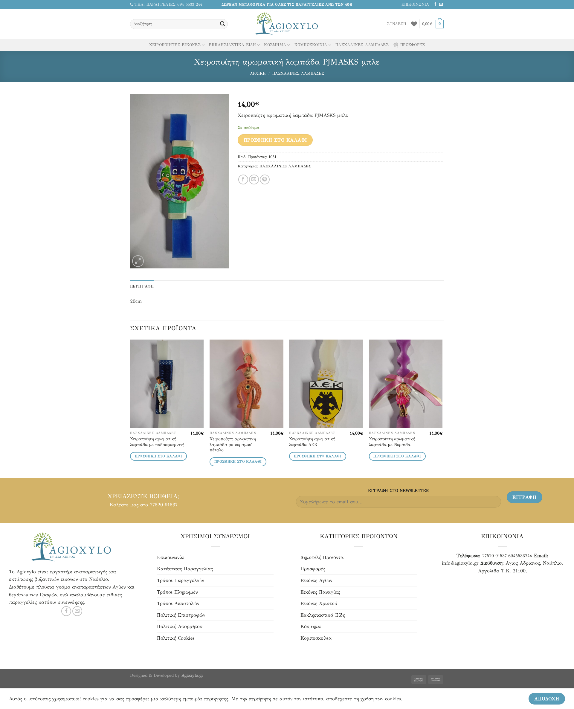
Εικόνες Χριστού (318, 603)
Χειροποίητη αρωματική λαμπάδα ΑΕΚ (312, 441)
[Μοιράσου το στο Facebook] (243, 179)
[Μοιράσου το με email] (254, 179)
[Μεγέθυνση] (138, 261)
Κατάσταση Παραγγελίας (185, 569)
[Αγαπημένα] (414, 23)
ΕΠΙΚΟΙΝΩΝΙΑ (415, 4)
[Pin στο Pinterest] (265, 179)
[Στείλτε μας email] (441, 4)
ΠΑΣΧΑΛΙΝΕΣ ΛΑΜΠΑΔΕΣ (362, 44)
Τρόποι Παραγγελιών (180, 580)
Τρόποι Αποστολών (178, 603)
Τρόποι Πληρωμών (177, 592)
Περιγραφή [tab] (142, 286)
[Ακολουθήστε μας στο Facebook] (435, 4)
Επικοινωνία (170, 557)
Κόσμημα (310, 626)
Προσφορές (312, 569)
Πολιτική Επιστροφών (181, 615)
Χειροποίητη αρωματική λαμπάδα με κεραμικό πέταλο (233, 444)
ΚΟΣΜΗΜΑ (275, 44)
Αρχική (258, 73)
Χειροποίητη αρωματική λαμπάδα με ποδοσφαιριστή (157, 441)
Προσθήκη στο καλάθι (275, 140)
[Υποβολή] (222, 24)
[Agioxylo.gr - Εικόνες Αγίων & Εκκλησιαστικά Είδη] (287, 24)
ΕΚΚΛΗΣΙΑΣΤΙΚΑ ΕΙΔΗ (232, 44)
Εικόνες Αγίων (316, 580)
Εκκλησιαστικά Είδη (322, 615)
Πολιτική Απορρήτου (179, 626)
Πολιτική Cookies (176, 638)
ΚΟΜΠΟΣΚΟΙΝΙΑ (310, 44)
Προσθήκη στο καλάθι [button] (158, 456)
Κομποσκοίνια (316, 638)
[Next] (442, 408)
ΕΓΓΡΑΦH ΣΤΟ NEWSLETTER (398, 490)
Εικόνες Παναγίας (320, 592)
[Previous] (130, 408)
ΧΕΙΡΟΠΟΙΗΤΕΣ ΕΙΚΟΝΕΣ (175, 44)
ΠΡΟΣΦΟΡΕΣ (412, 44)
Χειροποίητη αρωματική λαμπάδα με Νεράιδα (392, 441)
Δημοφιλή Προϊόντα (322, 557)
